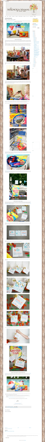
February (35, 62)
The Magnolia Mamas (35, 24)
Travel (27, 16)
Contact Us (10, 16)
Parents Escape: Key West (36, 48)
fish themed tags (26, 259)
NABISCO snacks (20, 152)
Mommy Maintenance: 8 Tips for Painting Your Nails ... (36, 54)
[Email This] (14, 406)
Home (5, 16)
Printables (17, 407)
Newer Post (6, 427)
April (34, 60)
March (34, 61)
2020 (33, 35)
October (34, 39)
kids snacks (13, 407)
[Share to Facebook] (16, 406)
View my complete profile (35, 25)
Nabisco (15, 407)
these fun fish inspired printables (18, 241)
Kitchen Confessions (21, 16)
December (35, 37)
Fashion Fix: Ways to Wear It (36, 41)
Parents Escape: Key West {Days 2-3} (36, 47)
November (35, 38)
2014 (33, 66)
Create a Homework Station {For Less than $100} (36, 52)
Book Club (24, 16)
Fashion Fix (17, 16)
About (7, 16)
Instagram (35, 16)
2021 (33, 34)
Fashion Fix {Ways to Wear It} (36, 49)
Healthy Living (31, 16)
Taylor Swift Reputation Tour (36, 53)
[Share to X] (15, 406)
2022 (33, 33)
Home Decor (13, 16)
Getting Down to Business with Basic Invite (36, 50)
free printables (10, 407)
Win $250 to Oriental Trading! (36, 51)
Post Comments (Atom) (10, 428)
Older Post (30, 427)
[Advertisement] (36, 84)
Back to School (8, 407)
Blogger (25, 440)
